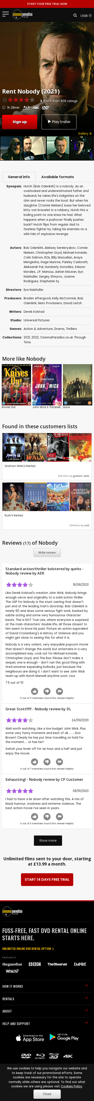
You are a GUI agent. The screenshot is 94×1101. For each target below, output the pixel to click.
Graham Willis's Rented (20, 466)
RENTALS (8, 998)
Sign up (20, 121)
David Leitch (73, 303)
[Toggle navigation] (7, 14)
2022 (35, 337)
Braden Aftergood (37, 298)
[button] (74, 15)
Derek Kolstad (34, 312)
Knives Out (9, 407)
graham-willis (81, 476)
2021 (27, 337)
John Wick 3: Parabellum (48, 407)
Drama (59, 329)
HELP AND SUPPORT (16, 1023)
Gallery (83, 134)
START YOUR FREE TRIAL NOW (47, 4)
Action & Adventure (38, 329)
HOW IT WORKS (12, 986)
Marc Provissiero (50, 303)
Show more (48, 840)
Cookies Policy (71, 1086)
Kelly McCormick (64, 298)
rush (86, 525)
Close (47, 1094)
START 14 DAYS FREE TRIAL (47, 879)
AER (40, 573)
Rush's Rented (14, 515)
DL (68, 709)
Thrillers (71, 329)
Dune (66, 407)
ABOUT (7, 1011)
